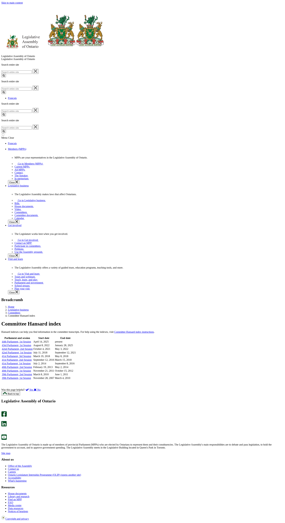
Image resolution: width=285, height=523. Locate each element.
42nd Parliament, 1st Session (17, 352)
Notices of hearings (18, 511)
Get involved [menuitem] (14, 225)
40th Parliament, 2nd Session (17, 367)
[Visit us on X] (3, 419)
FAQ (10, 502)
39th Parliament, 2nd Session (17, 374)
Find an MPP (15, 499)
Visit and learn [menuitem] (15, 259)
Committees (14, 312)
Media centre (14, 505)
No (39, 389)
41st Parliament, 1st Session (16, 363)
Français (12, 98)
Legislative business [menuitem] (18, 185)
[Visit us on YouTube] (4, 439)
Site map (5, 453)
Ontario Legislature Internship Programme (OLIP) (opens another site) (44, 474)
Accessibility (14, 477)
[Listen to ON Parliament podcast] (2, 429)
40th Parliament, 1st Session (16, 370)
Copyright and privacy (17, 518)
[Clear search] (35, 71)
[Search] (3, 75)
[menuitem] (30, 163)
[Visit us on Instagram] (3, 409)
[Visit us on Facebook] (4, 415)
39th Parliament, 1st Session (16, 378)
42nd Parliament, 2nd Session (17, 349)
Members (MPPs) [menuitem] (17, 149)
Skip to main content (12, 2)
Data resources (15, 508)
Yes (31, 389)
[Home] (52, 53)
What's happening (17, 480)
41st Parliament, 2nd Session (17, 359)
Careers (12, 471)
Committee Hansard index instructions (134, 331)
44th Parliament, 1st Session (16, 341)
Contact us (13, 468)
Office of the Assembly (20, 466)
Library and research (18, 496)
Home (11, 306)
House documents (17, 493)
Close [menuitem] (12, 182)
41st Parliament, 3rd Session (16, 356)
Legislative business (18, 309)
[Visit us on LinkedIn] (4, 425)
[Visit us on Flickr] (3, 432)
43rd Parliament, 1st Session (16, 345)
